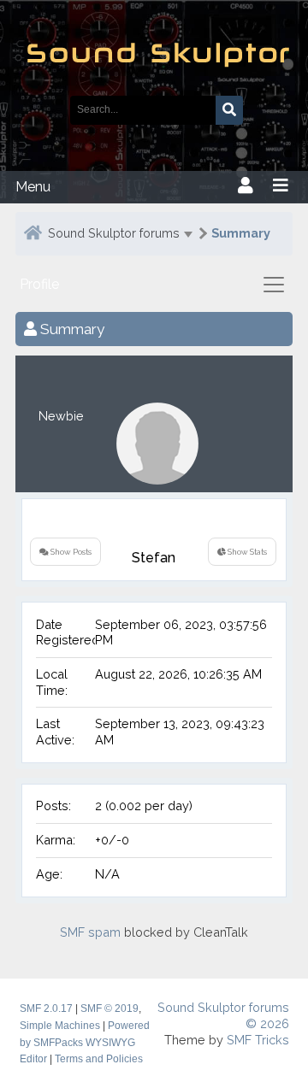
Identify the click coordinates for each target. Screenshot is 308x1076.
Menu (32, 187)
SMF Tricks (258, 1039)
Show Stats (246, 551)
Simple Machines (60, 1026)
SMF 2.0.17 (46, 1008)
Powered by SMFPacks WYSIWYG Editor (85, 1042)
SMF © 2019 (109, 1008)
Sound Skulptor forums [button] (114, 233)
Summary (240, 233)
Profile (39, 284)
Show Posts (70, 551)
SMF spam (90, 932)
